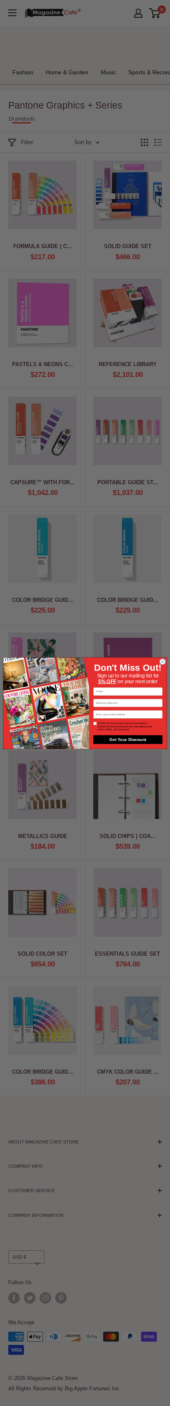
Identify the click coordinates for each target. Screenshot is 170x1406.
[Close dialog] (162, 661)
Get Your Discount (127, 739)
